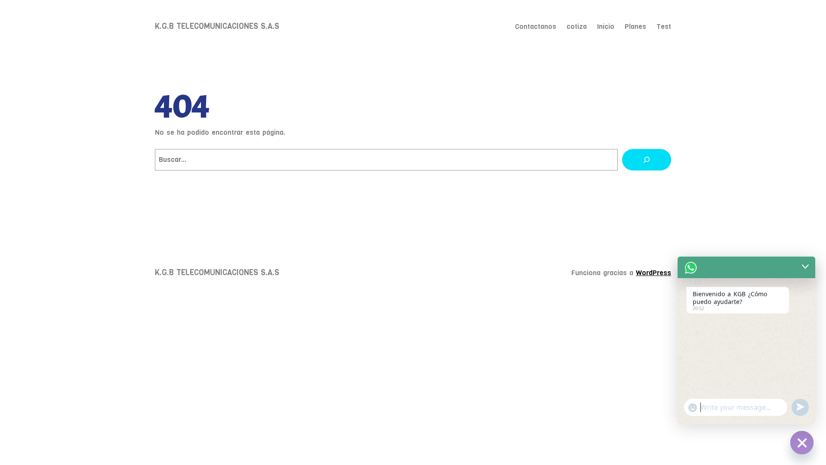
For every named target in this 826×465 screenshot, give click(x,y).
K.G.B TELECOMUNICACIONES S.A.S (217, 26)
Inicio (605, 26)
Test (663, 26)
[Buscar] (646, 159)
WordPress (653, 272)
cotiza (577, 26)
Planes (635, 26)
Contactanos (535, 26)
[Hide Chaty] (802, 442)
